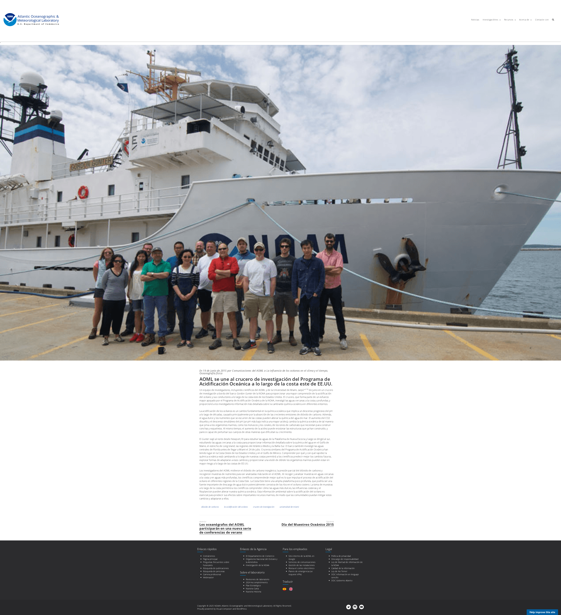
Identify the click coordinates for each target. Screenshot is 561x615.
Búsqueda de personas (214, 571)
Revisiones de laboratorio (257, 579)
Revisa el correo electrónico (301, 568)
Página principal (210, 559)
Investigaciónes (490, 19)
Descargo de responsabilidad (344, 559)
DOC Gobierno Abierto (341, 580)
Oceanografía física (210, 373)
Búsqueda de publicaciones (216, 568)
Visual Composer (224, 608)
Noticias (475, 19)
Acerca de (524, 19)
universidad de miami (289, 506)
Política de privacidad (341, 556)
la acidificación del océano (236, 506)
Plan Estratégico (253, 585)
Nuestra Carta (252, 588)
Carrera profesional (212, 574)
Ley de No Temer (339, 571)
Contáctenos (209, 556)
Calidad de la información (343, 568)
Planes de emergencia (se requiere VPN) (301, 573)
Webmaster (208, 577)
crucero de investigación (263, 506)
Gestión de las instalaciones (302, 565)
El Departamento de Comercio (260, 556)
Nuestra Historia (253, 591)
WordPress (242, 608)
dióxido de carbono (210, 506)
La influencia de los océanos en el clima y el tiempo (296, 370)
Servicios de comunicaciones (302, 562)
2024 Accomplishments (257, 582)
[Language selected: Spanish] (289, 589)
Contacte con (542, 19)
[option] (292, 589)
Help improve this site (542, 612)
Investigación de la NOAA (257, 565)
